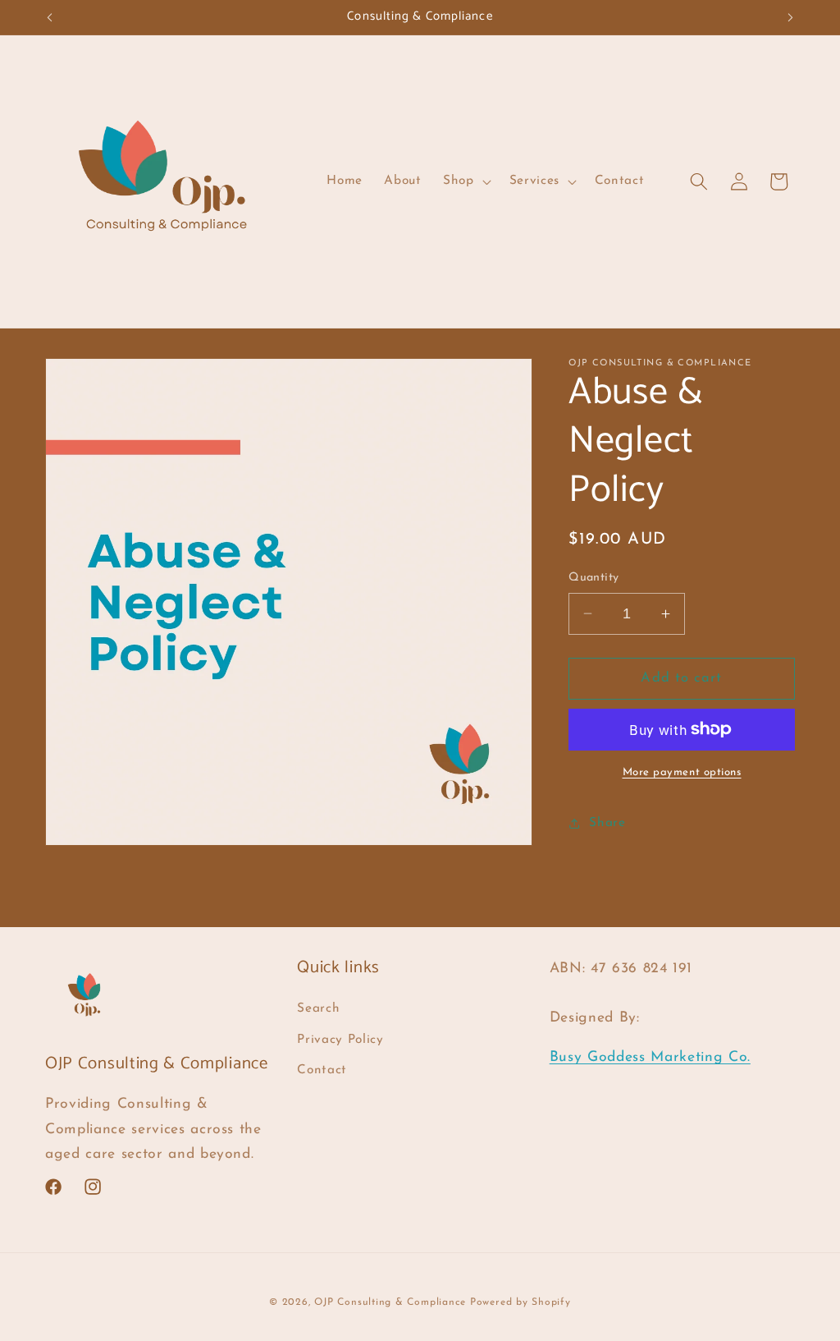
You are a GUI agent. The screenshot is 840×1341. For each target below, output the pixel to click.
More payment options (682, 772)
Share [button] (607, 822)
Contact (322, 1070)
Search (318, 1008)
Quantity (593, 578)
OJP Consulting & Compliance (392, 1302)
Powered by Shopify (520, 1302)
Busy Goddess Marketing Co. (650, 1057)
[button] (465, 181)
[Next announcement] (791, 17)
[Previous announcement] (50, 17)
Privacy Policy (340, 1039)
